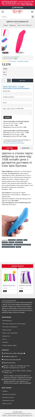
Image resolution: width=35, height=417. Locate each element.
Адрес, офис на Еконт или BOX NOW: (13, 108)
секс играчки (12, 240)
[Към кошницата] (32, 12)
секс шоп (5, 242)
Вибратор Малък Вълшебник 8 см (10, 285)
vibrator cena (19, 242)
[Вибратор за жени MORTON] (25, 277)
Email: (5, 103)
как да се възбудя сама (8, 247)
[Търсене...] (33, 16)
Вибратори (12, 25)
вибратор (19, 240)
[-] (9, 81)
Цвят (4, 72)
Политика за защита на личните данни (13, 143)
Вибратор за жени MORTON (26, 285)
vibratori (18, 247)
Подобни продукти (17, 266)
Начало (5, 25)
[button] (5, 30)
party (25, 240)
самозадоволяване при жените (22, 244)
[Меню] (2, 12)
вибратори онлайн (7, 244)
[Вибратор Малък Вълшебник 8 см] (9, 277)
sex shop (11, 242)
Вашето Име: (6, 91)
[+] (9, 80)
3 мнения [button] (13, 61)
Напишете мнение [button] (23, 61)
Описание (9, 148)
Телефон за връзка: (8, 97)
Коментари (25, 148)
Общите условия (16, 141)
